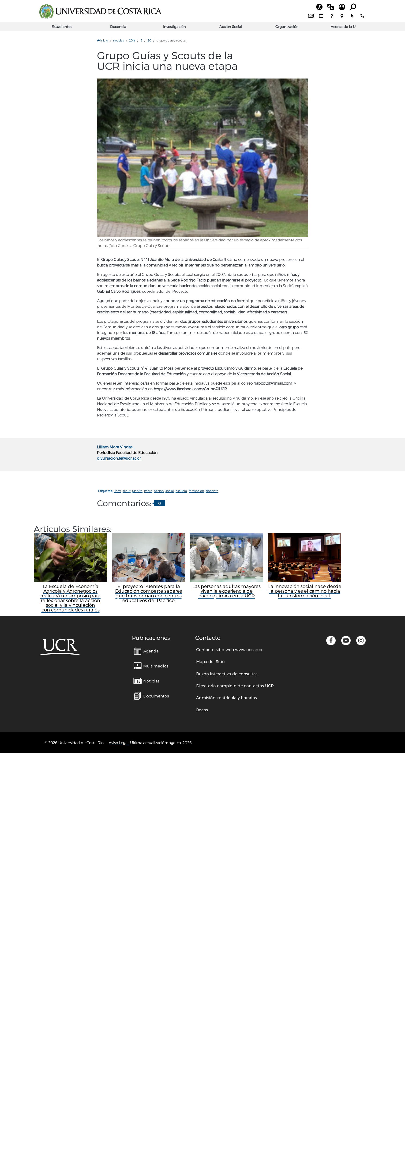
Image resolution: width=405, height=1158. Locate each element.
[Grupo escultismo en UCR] (202, 158)
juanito (137, 491)
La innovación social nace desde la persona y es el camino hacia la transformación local (304, 591)
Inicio (104, 40)
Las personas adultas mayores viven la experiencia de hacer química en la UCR (226, 591)
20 (149, 40)
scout (127, 491)
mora (148, 491)
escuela (181, 491)
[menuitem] (311, 16)
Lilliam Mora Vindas (114, 447)
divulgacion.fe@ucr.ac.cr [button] (119, 458)
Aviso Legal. (119, 742)
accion (159, 491)
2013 (132, 40)
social (169, 491)
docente (212, 491)
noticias (118, 40)
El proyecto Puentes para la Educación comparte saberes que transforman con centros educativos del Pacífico (148, 593)
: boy (117, 491)
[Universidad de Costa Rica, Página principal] (100, 11)
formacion (196, 491)
